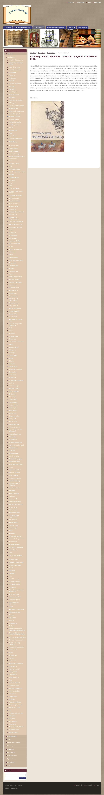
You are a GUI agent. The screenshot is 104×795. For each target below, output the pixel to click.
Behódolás (12, 97)
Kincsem (11, 615)
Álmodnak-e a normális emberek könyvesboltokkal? (17, 629)
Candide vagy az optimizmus (14, 603)
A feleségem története (15, 227)
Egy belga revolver (14, 584)
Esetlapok (12, 364)
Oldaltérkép (80, 2)
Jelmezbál (12, 450)
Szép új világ (12, 314)
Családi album (13, 355)
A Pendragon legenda (15, 536)
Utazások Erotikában (15, 83)
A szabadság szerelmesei (16, 342)
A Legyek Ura (13, 655)
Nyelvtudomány (11, 759)
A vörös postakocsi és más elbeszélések (17, 157)
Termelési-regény (14, 177)
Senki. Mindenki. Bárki (15, 464)
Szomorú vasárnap (14, 279)
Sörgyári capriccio (14, 287)
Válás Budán (12, 437)
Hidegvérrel (12, 89)
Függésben (12, 274)
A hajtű (11, 530)
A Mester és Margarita (15, 282)
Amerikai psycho (14, 125)
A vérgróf (11, 174)
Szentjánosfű (13, 439)
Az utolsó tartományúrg (16, 713)
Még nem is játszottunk (16, 504)
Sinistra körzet (13, 296)
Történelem (10, 54)
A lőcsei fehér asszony (15, 224)
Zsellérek (11, 626)
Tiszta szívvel (13, 399)
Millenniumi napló (14, 729)
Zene (8, 765)
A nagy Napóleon (14, 453)
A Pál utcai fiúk (13, 108)
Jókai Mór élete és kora (16, 60)
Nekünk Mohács (13, 732)
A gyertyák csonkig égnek (16, 445)
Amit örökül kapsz (14, 386)
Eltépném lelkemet (14, 683)
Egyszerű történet (14, 188)
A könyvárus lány (14, 424)
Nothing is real (13, 507)
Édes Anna (12, 75)
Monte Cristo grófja (14, 67)
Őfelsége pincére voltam (16, 562)
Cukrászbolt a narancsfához (17, 640)
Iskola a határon (13, 475)
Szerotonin (12, 180)
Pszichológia (11, 752)
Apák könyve (13, 92)
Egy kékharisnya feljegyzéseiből (14, 516)
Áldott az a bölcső (14, 669)
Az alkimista (12, 78)
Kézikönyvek (11, 746)
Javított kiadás (13, 148)
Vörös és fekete (13, 203)
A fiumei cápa (13, 130)
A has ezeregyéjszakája (16, 260)
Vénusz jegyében (14, 391)
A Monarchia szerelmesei (16, 609)
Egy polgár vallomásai (15, 195)
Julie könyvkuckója (14, 427)
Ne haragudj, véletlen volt (16, 212)
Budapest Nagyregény (15, 459)
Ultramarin (12, 570)
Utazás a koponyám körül (16, 105)
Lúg (10, 710)
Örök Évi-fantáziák (14, 599)
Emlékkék (12, 699)
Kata (10, 680)
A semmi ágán (13, 528)
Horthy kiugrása (13, 559)
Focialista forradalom (15, 70)
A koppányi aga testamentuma (13, 299)
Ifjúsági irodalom (12, 755)
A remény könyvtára (15, 470)
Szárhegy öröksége (14, 581)
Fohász (11, 344)
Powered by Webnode (11, 788)
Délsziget (11, 86)
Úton (10, 185)
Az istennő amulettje (15, 478)
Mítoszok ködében (14, 472)
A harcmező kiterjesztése (16, 111)
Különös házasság (14, 481)
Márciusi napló (13, 499)
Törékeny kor (13, 650)
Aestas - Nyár (13, 421)
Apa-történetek (13, 316)
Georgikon (12, 573)
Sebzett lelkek (13, 510)
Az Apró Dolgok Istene (15, 442)
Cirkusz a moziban (14, 416)
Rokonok (11, 81)
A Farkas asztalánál (15, 597)
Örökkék (11, 361)
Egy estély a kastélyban (16, 547)
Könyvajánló (41, 53)
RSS (89, 2)
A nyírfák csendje (14, 579)
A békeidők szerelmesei (16, 663)
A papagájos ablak (14, 512)
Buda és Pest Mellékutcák (16, 727)
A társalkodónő (13, 290)
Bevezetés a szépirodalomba (13, 142)
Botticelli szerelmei (14, 461)
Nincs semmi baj (14, 594)
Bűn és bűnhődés (14, 198)
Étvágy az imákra (14, 145)
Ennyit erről (12, 183)
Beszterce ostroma (14, 201)
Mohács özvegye (14, 493)
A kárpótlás (12, 490)
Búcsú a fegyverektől (15, 705)
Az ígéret (11, 268)
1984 (10, 166)
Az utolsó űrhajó (13, 336)
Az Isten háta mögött (15, 565)
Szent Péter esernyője (15, 249)
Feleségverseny (13, 257)
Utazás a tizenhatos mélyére (17, 637)
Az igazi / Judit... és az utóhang (16, 191)
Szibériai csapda (14, 677)
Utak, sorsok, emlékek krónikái (15, 556)
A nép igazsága (13, 305)
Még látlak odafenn (14, 488)
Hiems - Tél (12, 419)
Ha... (10, 576)
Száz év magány (14, 119)
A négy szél (12, 587)
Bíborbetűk (12, 333)
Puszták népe (13, 541)
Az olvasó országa (14, 154)
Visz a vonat (12, 397)
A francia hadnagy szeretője (17, 539)
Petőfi (10, 328)
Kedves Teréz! (13, 366)
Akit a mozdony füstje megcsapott (15, 324)
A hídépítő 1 (12, 694)
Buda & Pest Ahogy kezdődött (14, 643)
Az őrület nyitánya (14, 544)
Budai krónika (13, 410)
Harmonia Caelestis (14, 116)
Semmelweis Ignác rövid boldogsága (16, 590)
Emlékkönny (12, 394)
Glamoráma (12, 377)
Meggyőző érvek (14, 347)
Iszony (11, 246)
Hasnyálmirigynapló (14, 114)
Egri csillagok (13, 136)
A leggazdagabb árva (15, 434)
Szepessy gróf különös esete (15, 320)
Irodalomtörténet (12, 736)
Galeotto (11, 568)
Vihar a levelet (13, 235)
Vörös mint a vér (14, 161)
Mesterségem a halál (15, 501)
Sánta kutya (12, 375)
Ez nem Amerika (14, 303)
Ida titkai (11, 383)
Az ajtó (11, 467)
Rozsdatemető (13, 721)
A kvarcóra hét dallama (15, 100)
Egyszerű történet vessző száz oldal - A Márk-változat (17, 633)
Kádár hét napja (13, 151)
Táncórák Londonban (15, 702)
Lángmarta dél (13, 696)
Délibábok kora (13, 448)
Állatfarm (11, 230)
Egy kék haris (13, 519)
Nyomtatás (97, 2)
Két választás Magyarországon (14, 218)
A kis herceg (12, 252)
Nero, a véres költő (14, 243)
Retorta (11, 331)
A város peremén (14, 405)
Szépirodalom (11, 57)
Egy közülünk (13, 372)
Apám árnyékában (14, 691)
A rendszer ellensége (15, 308)
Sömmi (11, 606)
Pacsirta (11, 620)
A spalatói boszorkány (15, 369)
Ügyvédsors (12, 617)
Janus (10, 552)
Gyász (11, 652)
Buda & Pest (12, 413)
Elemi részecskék (14, 94)
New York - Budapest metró (17, 172)
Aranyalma (12, 533)
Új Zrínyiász (12, 232)
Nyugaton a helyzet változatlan (14, 484)
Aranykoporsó (13, 623)
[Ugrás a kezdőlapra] (52, 14)
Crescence (12, 718)
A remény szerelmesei (15, 688)
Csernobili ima (13, 402)
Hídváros (11, 658)
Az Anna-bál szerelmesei (16, 380)
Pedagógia (10, 749)
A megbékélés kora (14, 612)
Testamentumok (13, 265)
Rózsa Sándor (13, 238)
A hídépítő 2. (12, 716)
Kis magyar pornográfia (15, 138)
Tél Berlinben (13, 674)
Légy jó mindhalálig (14, 241)
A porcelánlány (13, 550)
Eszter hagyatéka (14, 311)
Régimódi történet (14, 388)
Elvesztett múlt (13, 271)
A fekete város (13, 214)
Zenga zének (12, 263)
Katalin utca (12, 724)
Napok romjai (13, 285)
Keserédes (12, 353)
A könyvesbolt (13, 672)
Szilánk (11, 358)
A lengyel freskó (13, 525)
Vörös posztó (13, 666)
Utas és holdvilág (14, 456)
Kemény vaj (12, 339)
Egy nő (11, 127)
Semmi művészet (14, 163)
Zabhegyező (12, 103)
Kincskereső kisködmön (16, 221)
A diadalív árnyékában (15, 276)
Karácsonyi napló (14, 685)
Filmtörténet (10, 762)
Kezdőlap (71, 2)
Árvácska (11, 496)
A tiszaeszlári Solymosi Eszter (16, 63)
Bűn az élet (12, 350)
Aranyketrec (12, 209)
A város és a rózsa (14, 707)
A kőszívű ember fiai (15, 122)
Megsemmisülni (13, 522)
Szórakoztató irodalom (14, 742)
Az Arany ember (13, 206)
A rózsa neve (13, 293)
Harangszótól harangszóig (16, 647)
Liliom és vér (12, 661)
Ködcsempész (13, 408)
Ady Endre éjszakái (14, 169)
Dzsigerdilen (12, 72)
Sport (8, 739)
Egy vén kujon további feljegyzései (15, 430)
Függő (10, 133)
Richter (11, 254)
